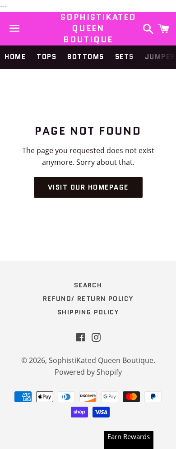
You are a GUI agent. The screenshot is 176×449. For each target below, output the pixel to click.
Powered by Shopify (88, 372)
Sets (124, 57)
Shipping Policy (88, 312)
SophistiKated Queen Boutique (88, 28)
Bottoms (85, 57)
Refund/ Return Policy (88, 298)
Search (88, 285)
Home (15, 57)
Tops (46, 57)
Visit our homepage (88, 187)
